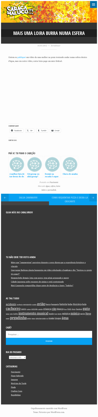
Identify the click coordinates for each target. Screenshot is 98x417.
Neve (88, 313)
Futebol (79, 309)
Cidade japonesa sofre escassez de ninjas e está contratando (37, 281)
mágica (66, 313)
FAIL (69, 309)
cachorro (13, 308)
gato (86, 308)
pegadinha (18, 317)
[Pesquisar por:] (49, 334)
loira (58, 186)
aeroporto (27, 304)
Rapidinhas (16, 395)
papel (7, 318)
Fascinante (54, 182)
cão (54, 309)
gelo (11, 314)
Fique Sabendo (17, 375)
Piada (13, 387)
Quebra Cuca (16, 391)
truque (58, 318)
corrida (40, 309)
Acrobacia (20, 304)
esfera (53, 186)
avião (41, 303)
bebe (70, 304)
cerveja (34, 309)
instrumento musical (33, 313)
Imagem (14, 379)
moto (60, 314)
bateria (63, 304)
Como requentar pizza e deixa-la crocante (70, 199)
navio (82, 313)
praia (44, 318)
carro (23, 308)
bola (84, 304)
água (48, 186)
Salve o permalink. (49, 190)
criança (47, 309)
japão (51, 313)
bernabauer (55, 45)
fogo (73, 309)
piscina (39, 318)
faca (65, 309)
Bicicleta (77, 304)
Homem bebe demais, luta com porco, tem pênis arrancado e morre (40, 278)
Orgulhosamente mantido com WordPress (49, 408)
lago (55, 314)
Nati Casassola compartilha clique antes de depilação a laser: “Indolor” (42, 285)
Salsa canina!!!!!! (28, 197)
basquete (55, 304)
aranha (34, 304)
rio (47, 318)
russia (51, 318)
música (75, 313)
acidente (11, 304)
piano (33, 318)
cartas (29, 309)
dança (60, 309)
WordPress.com (57, 412)
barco (48, 304)
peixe (29, 318)
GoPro (15, 314)
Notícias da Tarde (18, 383)
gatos (7, 314)
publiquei (21, 57)
